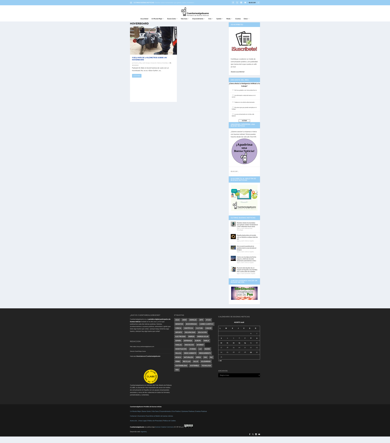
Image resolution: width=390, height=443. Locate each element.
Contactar (133, 416)
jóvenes (192, 349)
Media (228, 19)
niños (198, 357)
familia (206, 341)
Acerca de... (134, 421)
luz (200, 349)
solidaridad (206, 361)
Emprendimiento (197, 19)
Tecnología (240, 230)
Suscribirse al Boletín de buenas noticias (159, 416)
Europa (148, 63)
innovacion (189, 345)
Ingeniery (144, 431)
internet (200, 345)
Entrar (246, 19)
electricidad (180, 336)
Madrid (207, 349)
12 (233, 343)
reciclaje (186, 361)
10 (221, 343)
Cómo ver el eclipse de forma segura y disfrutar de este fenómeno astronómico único (246, 259)
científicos (188, 328)
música (178, 357)
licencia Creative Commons (164, 427)
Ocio (209, 19)
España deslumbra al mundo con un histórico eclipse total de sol (247, 237)
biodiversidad (191, 324)
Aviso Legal (142, 421)
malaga (178, 353)
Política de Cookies (169, 421)
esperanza (188, 341)
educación (202, 332)
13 (239, 343)
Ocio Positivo (176, 411)
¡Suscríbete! (144, 19)
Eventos (238, 19)
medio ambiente (190, 353)
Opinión (218, 19)
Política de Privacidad (155, 421)
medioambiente (205, 353)
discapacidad (190, 332)
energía (191, 336)
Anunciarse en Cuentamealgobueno (148, 356)
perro (177, 361)
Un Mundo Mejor (156, 19)
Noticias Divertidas (162, 63)
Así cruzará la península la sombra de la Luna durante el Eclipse (246, 248)
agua (177, 320)
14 (245, 343)
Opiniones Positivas (187, 411)
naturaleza (188, 357)
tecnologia (206, 365)
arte (201, 320)
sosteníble (194, 365)
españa (178, 341)
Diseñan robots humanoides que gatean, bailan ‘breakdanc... (175, 2)
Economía (247, 273)
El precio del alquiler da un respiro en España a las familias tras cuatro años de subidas (247, 269)
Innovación (153, 63)
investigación (180, 349)
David (135, 63)
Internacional (248, 228)
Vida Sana (184, 19)
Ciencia (247, 241)
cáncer (208, 328)
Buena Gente (171, 19)
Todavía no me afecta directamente (244, 102)
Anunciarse (141, 416)
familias (178, 345)
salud (195, 361)
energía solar (202, 336)
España (252, 241)
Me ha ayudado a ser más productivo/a (245, 90)
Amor (184, 320)
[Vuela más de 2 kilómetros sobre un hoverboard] (153, 40)
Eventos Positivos (201, 411)
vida (177, 370)
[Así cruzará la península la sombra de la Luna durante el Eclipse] (233, 247)
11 (227, 343)
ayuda (208, 320)
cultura (199, 328)
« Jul (220, 360)
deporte (178, 332)
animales (193, 320)
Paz (211, 357)
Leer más (136, 76)
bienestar (179, 324)
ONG (205, 357)
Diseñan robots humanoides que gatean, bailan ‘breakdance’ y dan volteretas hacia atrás (247, 224)
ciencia (178, 328)
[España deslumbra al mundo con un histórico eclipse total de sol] (233, 236)
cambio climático (206, 324)
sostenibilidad (181, 365)
